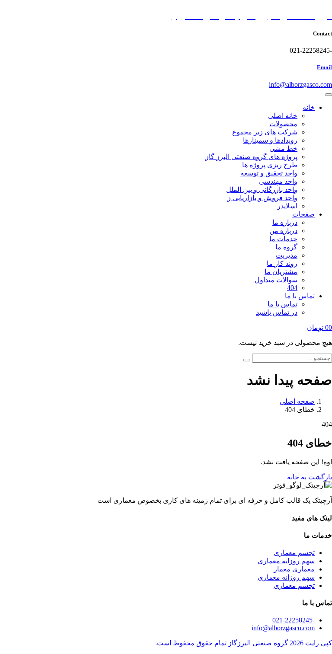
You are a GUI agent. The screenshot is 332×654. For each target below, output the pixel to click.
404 (292, 287)
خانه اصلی (282, 115)
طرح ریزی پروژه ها (269, 165)
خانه (309, 107)
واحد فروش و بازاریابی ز (262, 197)
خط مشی (283, 148)
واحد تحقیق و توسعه (268, 173)
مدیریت (286, 255)
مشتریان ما (281, 271)
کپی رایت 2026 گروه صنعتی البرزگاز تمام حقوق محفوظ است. (243, 643)
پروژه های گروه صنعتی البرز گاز (251, 156)
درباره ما (284, 222)
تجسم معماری (294, 552)
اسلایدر (287, 206)
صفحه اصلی (297, 401)
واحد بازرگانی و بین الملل (261, 189)
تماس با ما (300, 296)
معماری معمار (294, 569)
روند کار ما (282, 263)
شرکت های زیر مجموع (264, 132)
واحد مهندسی (278, 181)
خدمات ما (283, 238)
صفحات (303, 214)
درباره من (283, 230)
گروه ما (286, 247)
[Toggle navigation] (328, 94)
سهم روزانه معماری (286, 561)
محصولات (283, 124)
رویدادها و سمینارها (270, 140)
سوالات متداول (276, 280)
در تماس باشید (276, 312)
